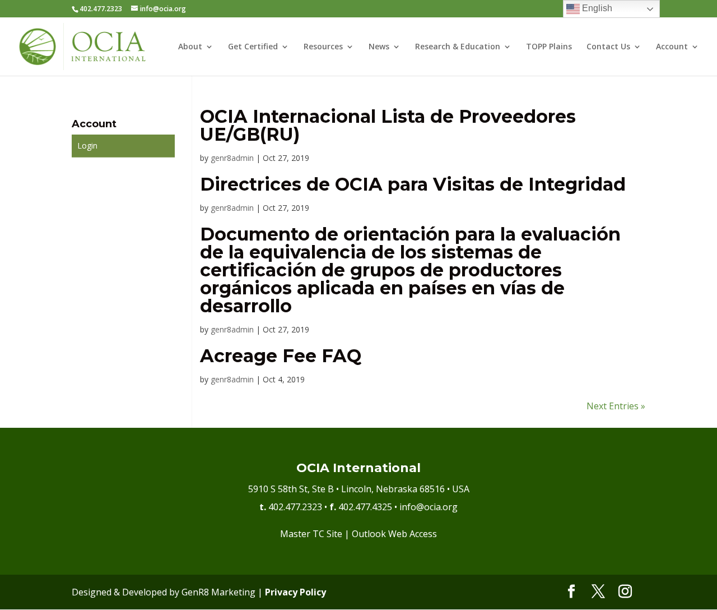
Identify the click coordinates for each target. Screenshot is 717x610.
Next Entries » (615, 406)
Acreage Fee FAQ (280, 356)
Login (87, 145)
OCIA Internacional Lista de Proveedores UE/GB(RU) (388, 125)
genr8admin (232, 157)
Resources (323, 47)
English (596, 8)
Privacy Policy (295, 592)
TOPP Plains (549, 47)
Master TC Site (311, 534)
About (190, 47)
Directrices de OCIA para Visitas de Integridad (413, 184)
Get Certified (253, 47)
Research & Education (457, 47)
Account (672, 47)
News (379, 47)
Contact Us (608, 47)
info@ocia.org (428, 507)
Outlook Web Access (394, 534)
